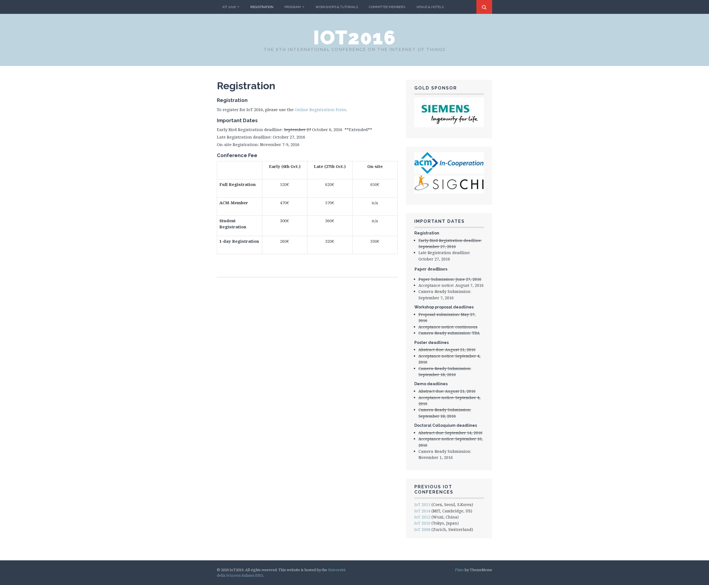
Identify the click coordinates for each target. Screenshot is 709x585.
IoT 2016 (229, 7)
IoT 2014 (422, 511)
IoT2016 (354, 37)
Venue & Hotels (430, 7)
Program (292, 7)
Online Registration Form (320, 109)
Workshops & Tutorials (336, 7)
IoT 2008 (422, 529)
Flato (459, 569)
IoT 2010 (422, 523)
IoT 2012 (422, 517)
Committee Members (387, 7)
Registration (261, 7)
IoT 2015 (422, 504)
